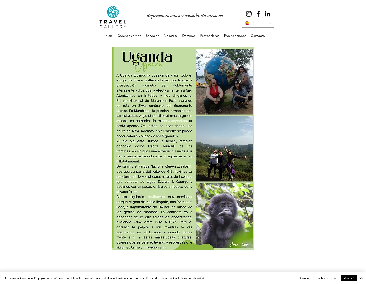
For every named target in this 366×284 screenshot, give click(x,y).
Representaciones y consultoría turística (185, 16)
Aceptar (349, 278)
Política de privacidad (191, 278)
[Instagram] (249, 14)
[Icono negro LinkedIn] (267, 14)
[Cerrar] (361, 278)
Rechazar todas (326, 278)
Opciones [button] (304, 278)
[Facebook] (258, 14)
